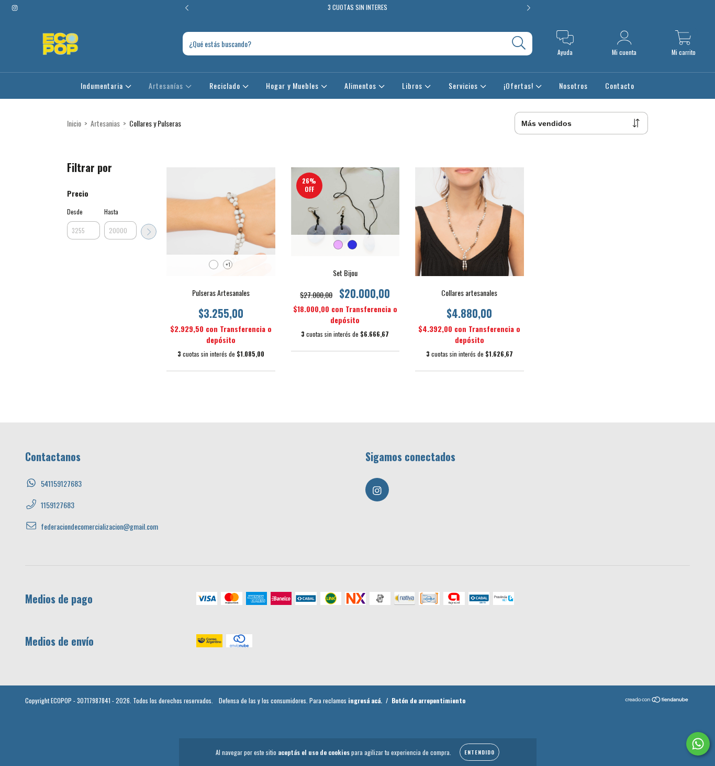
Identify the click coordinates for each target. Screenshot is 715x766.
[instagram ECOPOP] (14, 7)
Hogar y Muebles (293, 85)
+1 (228, 264)
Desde (75, 211)
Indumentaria (103, 85)
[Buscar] (519, 43)
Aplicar (149, 231)
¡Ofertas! (519, 85)
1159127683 (57, 504)
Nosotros (573, 85)
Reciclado (225, 85)
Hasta (111, 211)
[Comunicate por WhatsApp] (698, 744)
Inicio (74, 123)
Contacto (619, 85)
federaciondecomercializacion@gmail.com (99, 526)
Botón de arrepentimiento (428, 700)
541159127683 (61, 483)
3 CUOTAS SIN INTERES (357, 7)
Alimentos (361, 85)
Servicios (464, 85)
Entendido (479, 752)
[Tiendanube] (657, 700)
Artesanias (105, 123)
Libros (413, 85)
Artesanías (167, 85)
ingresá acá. (365, 700)
